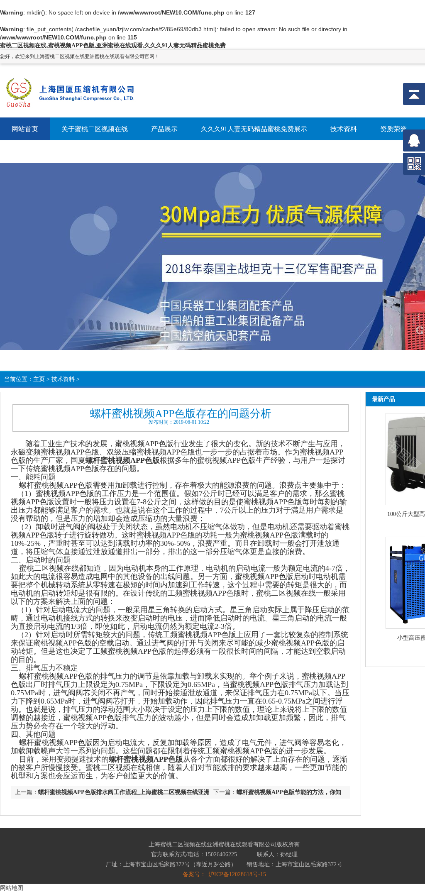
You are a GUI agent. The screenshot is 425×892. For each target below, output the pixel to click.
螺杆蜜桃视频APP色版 (122, 460)
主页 (39, 379)
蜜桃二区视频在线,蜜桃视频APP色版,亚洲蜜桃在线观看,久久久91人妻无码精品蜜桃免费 (113, 45)
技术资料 (63, 379)
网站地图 (11, 888)
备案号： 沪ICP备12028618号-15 (224, 874)
